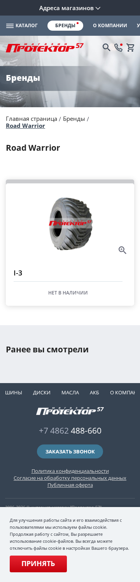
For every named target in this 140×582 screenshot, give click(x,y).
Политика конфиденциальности (70, 470)
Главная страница (31, 118)
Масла (70, 392)
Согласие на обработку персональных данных (70, 477)
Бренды (74, 118)
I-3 (18, 272)
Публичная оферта (70, 484)
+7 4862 (70, 430)
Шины (13, 392)
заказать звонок (70, 451)
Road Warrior (25, 125)
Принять (38, 563)
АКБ (94, 392)
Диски (42, 392)
